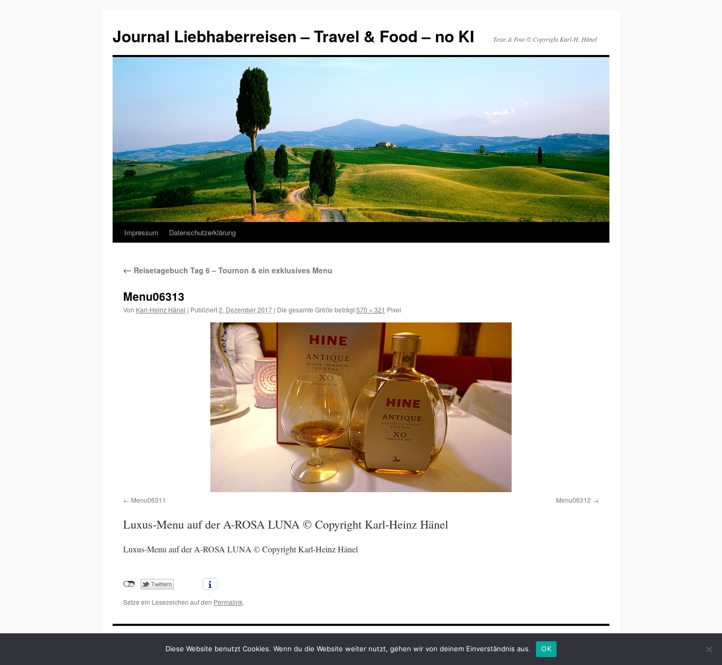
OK (546, 648)
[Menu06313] (361, 407)
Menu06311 (148, 499)
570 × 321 (370, 309)
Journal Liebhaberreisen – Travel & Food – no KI (293, 35)
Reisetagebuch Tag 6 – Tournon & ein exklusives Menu (227, 270)
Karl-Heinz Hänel (161, 309)
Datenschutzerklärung (202, 232)
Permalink (228, 601)
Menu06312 (573, 499)
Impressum (141, 232)
